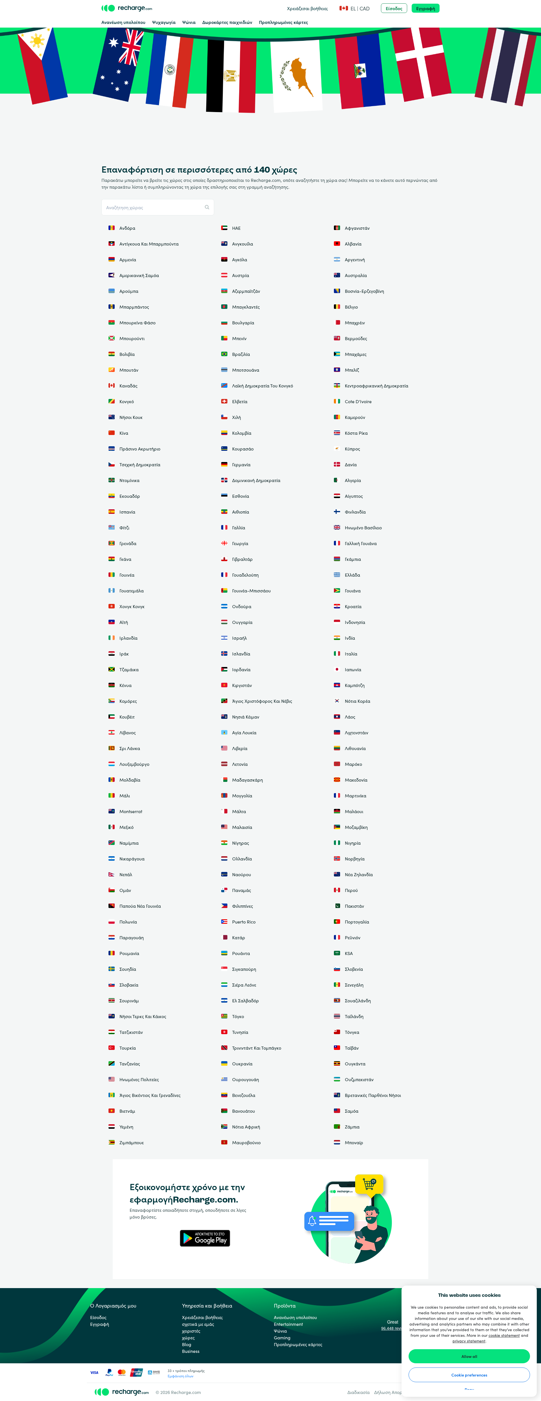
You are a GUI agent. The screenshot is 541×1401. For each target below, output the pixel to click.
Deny (469, 1389)
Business (190, 1351)
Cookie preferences (469, 1375)
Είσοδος (394, 8)
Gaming (282, 1337)
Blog (186, 1344)
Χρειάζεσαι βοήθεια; (307, 8)
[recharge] (126, 8)
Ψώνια (189, 22)
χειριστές (191, 1331)
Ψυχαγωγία (164, 22)
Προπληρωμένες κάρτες (283, 22)
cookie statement (504, 1335)
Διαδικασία (358, 1392)
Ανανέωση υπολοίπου (123, 22)
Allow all (469, 1356)
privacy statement (469, 1341)
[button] (354, 8)
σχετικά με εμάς (198, 1324)
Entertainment (288, 1324)
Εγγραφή (425, 8)
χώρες (188, 1337)
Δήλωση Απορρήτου (394, 1392)
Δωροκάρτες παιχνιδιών (227, 22)
